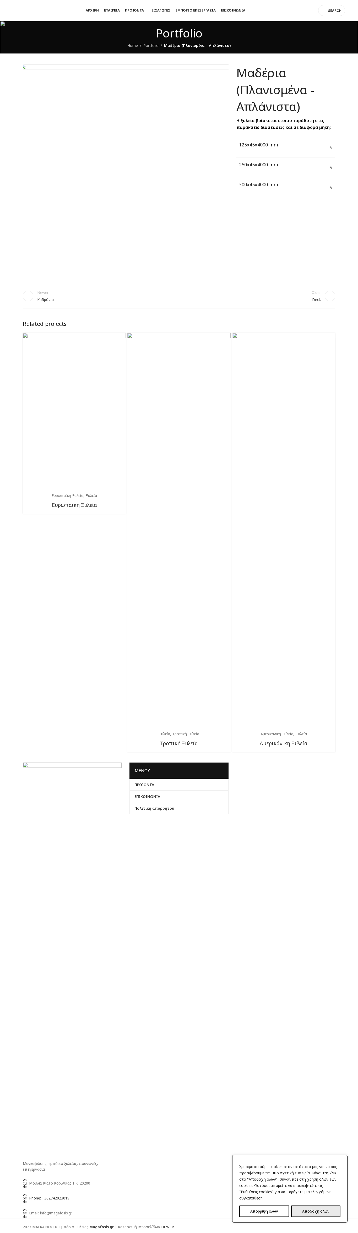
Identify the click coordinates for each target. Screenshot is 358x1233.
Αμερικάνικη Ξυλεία (283, 743)
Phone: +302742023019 (49, 1198)
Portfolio (151, 45)
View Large (119, 339)
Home (132, 45)
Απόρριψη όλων (264, 1211)
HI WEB (167, 1226)
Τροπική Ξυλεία (179, 743)
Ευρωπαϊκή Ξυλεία (74, 504)
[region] (290, 1189)
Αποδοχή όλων (315, 1211)
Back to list (179, 296)
